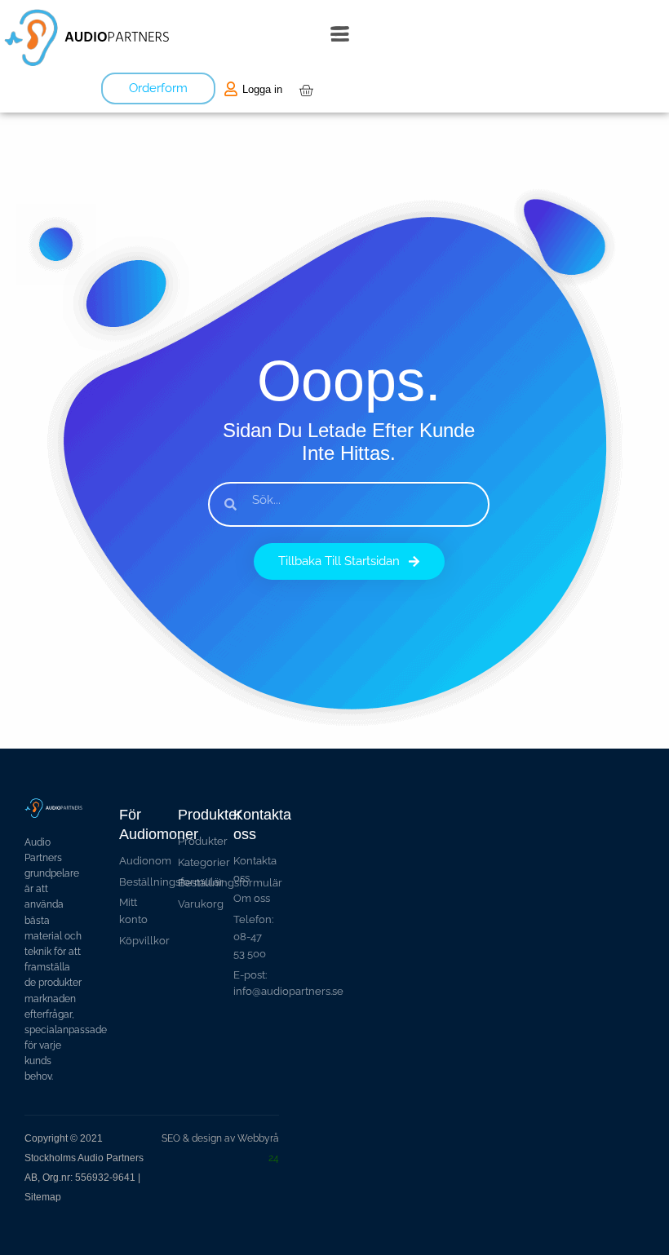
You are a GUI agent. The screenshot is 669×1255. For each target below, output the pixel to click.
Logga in (262, 89)
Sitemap (42, 1197)
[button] (339, 37)
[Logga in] (231, 89)
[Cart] (305, 90)
